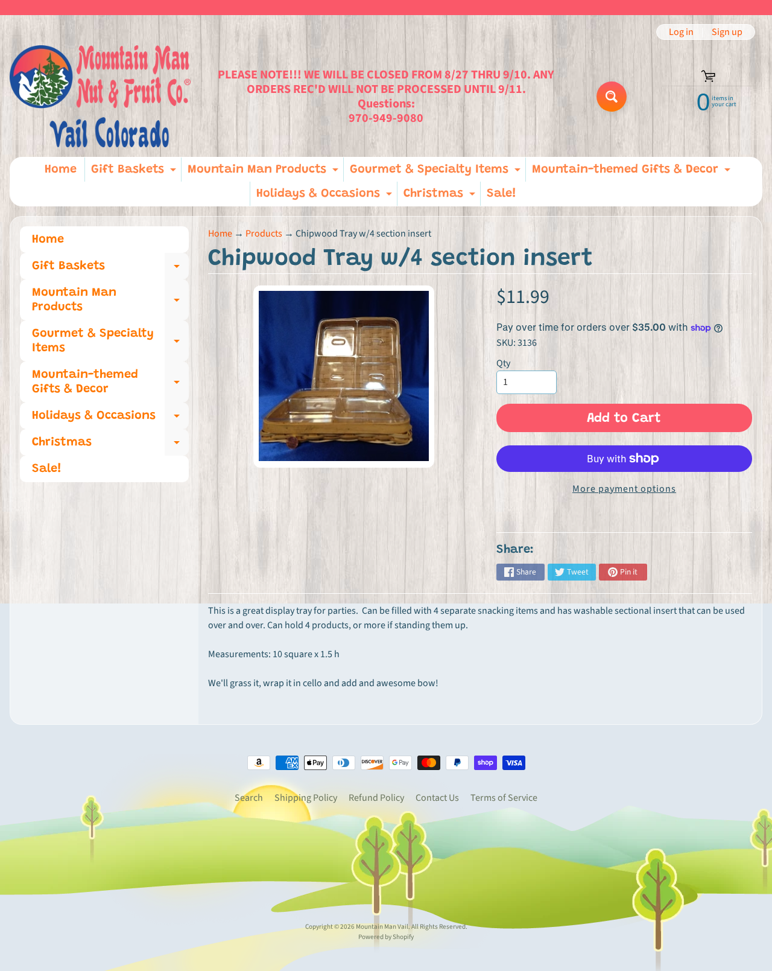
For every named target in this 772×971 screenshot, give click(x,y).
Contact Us (437, 797)
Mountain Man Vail (382, 926)
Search (249, 797)
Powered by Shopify (386, 936)
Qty (503, 363)
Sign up (727, 32)
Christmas (440, 197)
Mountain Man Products (264, 173)
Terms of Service (503, 797)
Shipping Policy (305, 797)
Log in (681, 32)
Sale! (501, 194)
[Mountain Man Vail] (100, 96)
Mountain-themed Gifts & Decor (632, 173)
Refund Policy (376, 797)
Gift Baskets (135, 173)
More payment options (624, 488)
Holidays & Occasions (325, 197)
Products (263, 233)
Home (61, 170)
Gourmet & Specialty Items (437, 173)
